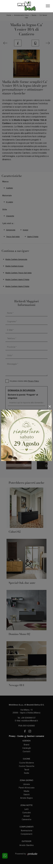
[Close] (50, 406)
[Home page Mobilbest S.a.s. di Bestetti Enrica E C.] (26, 6)
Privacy (12, 736)
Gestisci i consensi (35, 736)
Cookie (20, 736)
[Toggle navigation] (48, 6)
